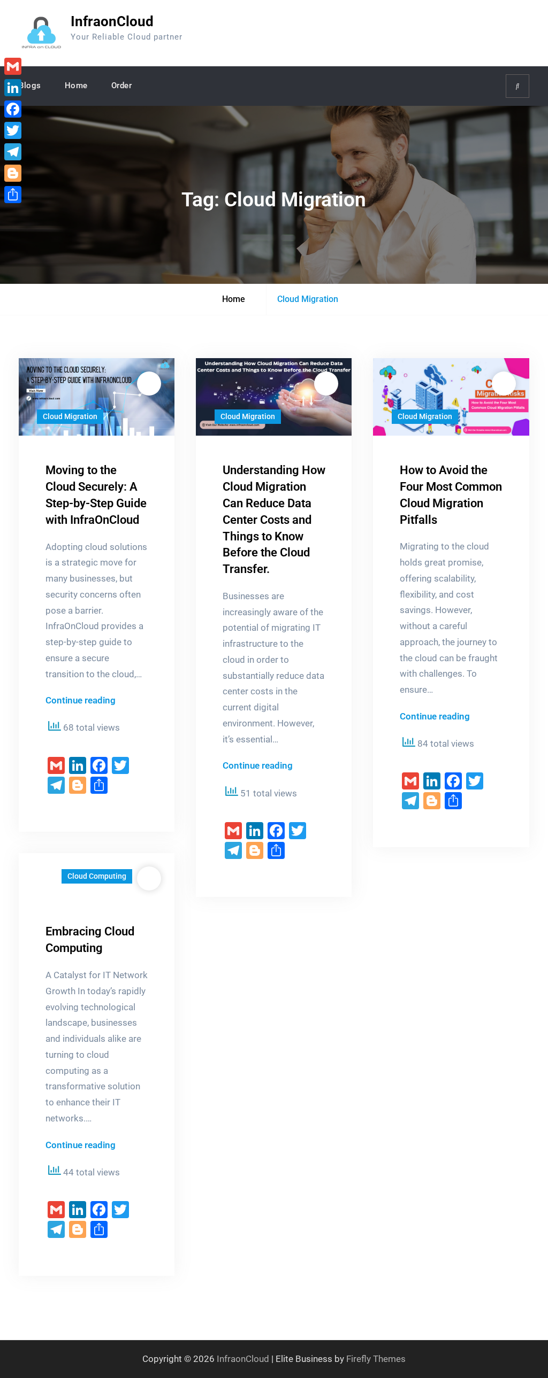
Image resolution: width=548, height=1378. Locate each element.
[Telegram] (13, 151)
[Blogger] (13, 173)
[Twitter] (13, 130)
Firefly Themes (376, 1358)
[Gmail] (13, 66)
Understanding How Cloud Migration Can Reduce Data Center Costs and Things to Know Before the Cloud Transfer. (274, 519)
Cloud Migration (70, 416)
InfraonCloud (112, 21)
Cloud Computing (96, 876)
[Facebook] (13, 109)
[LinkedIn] (13, 87)
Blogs (30, 85)
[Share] (13, 194)
